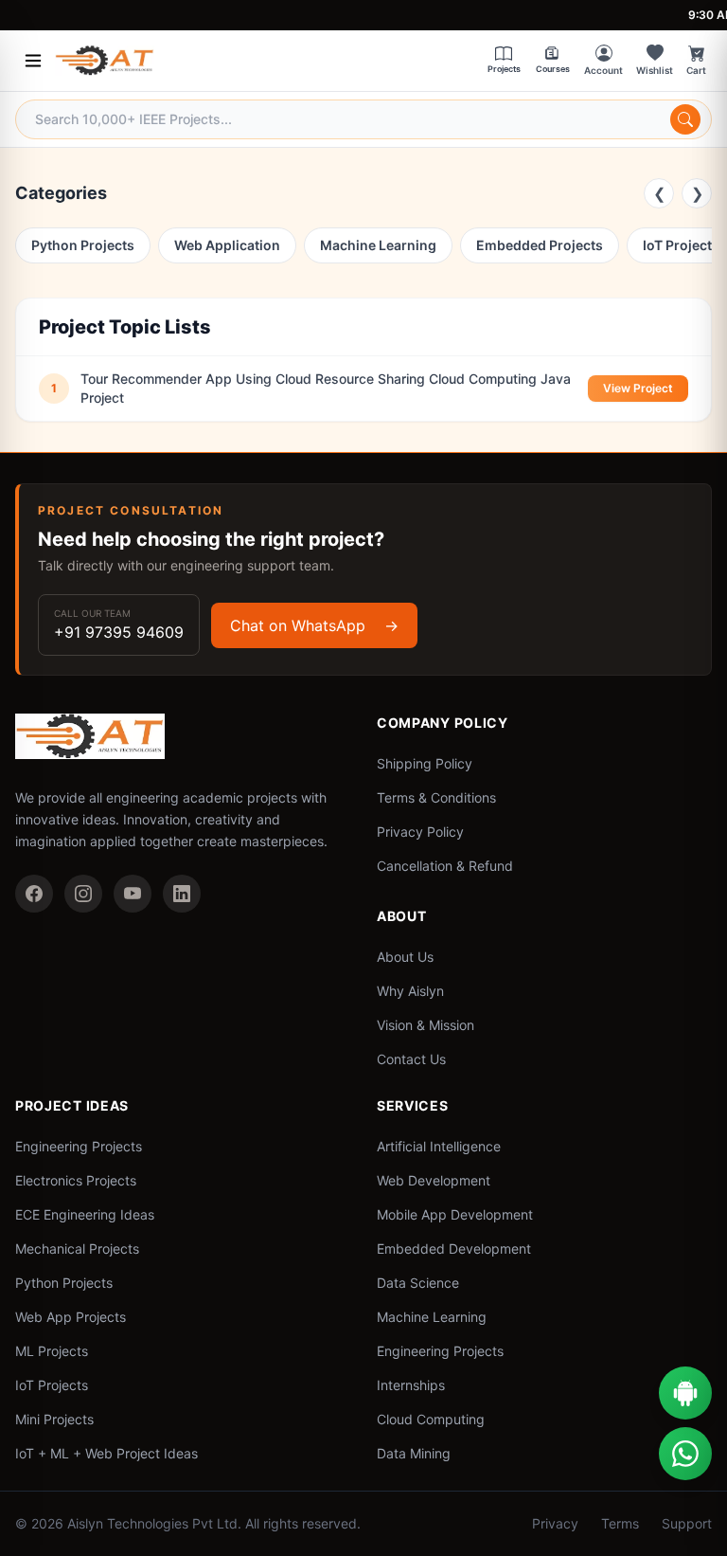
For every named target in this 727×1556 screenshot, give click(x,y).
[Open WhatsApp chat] (685, 1453)
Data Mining (414, 1453)
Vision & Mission (425, 1025)
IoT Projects (51, 1385)
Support (687, 1523)
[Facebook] (34, 894)
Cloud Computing (431, 1419)
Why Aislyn (410, 991)
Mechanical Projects (77, 1248)
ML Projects (51, 1351)
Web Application (227, 245)
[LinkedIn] (182, 894)
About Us (405, 957)
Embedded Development (454, 1248)
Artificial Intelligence (439, 1146)
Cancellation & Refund (445, 866)
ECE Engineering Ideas (84, 1214)
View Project (638, 388)
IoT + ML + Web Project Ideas (106, 1453)
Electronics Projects (75, 1180)
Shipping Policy (424, 763)
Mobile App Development (455, 1214)
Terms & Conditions (436, 797)
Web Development (433, 1180)
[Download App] (685, 1393)
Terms (620, 1523)
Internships (411, 1385)
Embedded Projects (539, 245)
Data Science (418, 1283)
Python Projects (82, 245)
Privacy (555, 1523)
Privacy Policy (420, 831)
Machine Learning (378, 245)
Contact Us (411, 1059)
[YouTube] (132, 894)
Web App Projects (70, 1317)
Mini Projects (54, 1419)
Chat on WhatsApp (314, 625)
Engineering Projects (78, 1146)
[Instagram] (83, 894)
